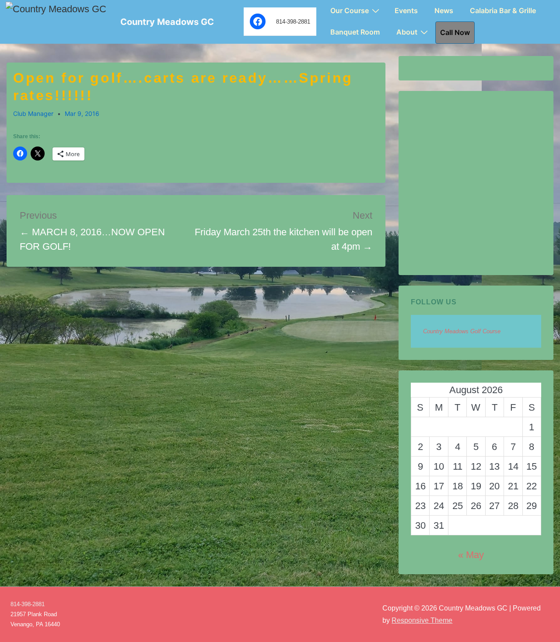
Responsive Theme (422, 620)
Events (406, 10)
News (443, 10)
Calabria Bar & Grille (503, 10)
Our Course (349, 10)
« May (471, 554)
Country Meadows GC (167, 22)
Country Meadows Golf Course (461, 331)
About (406, 32)
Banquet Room (355, 32)
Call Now (455, 32)
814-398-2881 (27, 604)
